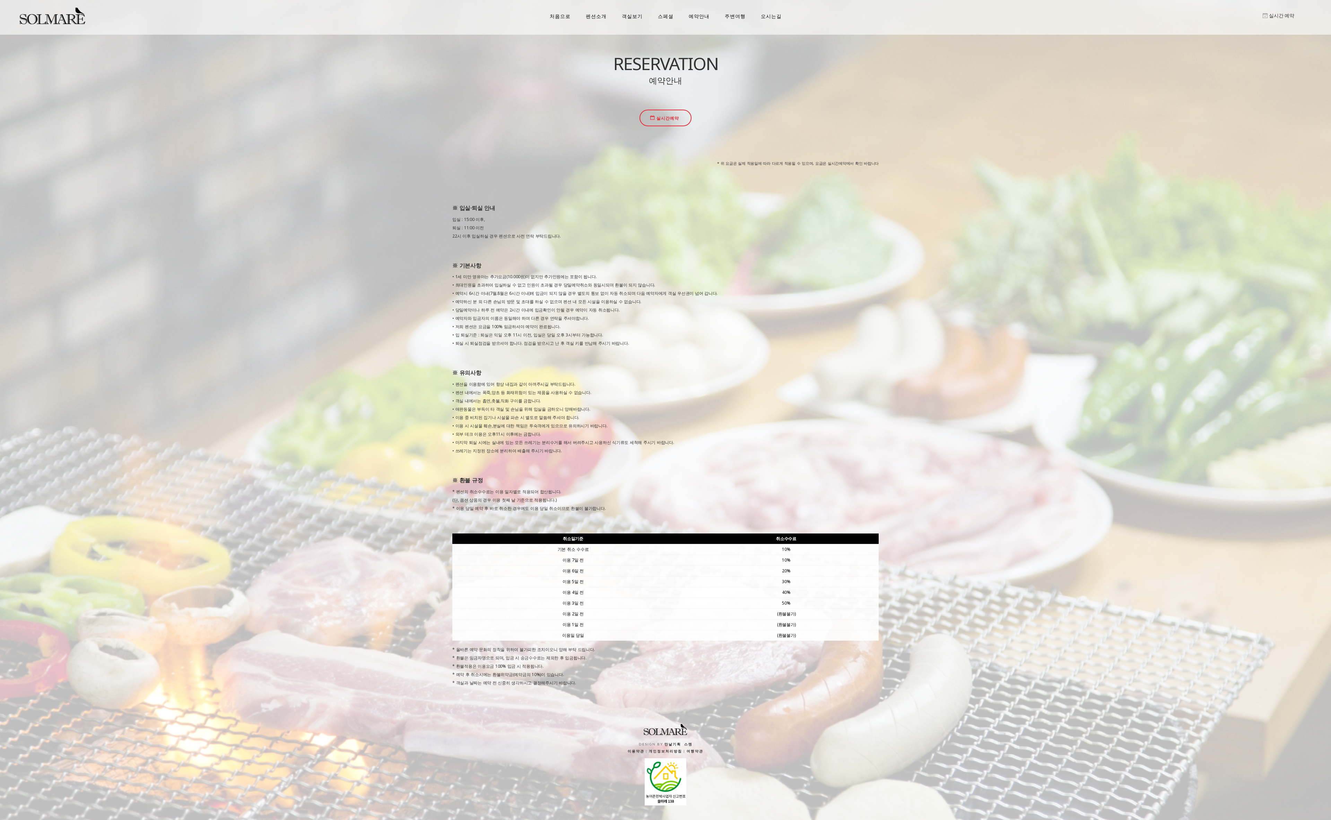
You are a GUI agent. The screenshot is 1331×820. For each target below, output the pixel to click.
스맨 (688, 744)
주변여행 (735, 16)
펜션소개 (596, 16)
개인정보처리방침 (665, 751)
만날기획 (672, 744)
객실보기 (632, 16)
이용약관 (636, 751)
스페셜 (665, 16)
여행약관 (695, 751)
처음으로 (560, 16)
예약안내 (699, 16)
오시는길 (771, 16)
